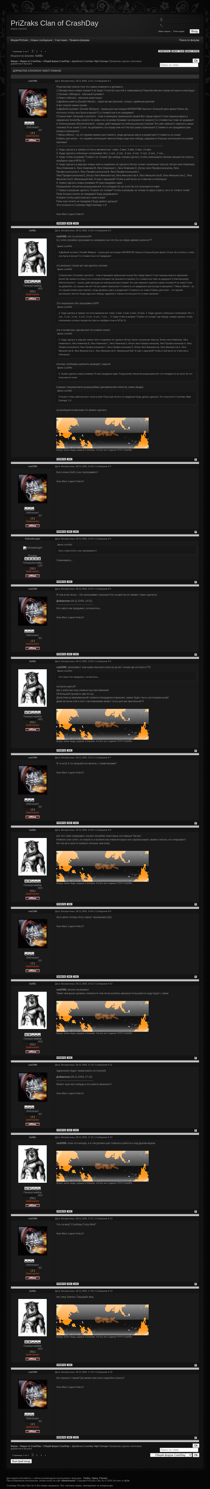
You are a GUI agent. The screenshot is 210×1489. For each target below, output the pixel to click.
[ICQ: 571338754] (76, 223)
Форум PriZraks (19, 40)
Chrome (103, 1478)
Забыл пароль (164, 31)
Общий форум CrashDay (56, 61)
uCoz (127, 1480)
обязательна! (68, 1480)
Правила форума (79, 40)
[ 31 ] (32, 568)
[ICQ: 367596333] (69, 581)
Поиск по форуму (189, 40)
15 (111, 1372)
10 (111, 983)
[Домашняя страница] (69, 223)
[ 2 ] (33, 133)
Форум (14, 61)
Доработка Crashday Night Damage (90, 61)
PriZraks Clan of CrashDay (54, 23)
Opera (95, 1478)
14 (111, 1291)
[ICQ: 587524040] (69, 459)
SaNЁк (39, 55)
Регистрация (178, 31)
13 (111, 1218)
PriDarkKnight (32, 539)
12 (111, 1137)
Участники (61, 40)
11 (111, 1065)
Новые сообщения (41, 40)
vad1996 (32, 81)
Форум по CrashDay (30, 61)
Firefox (86, 1478)
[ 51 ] (32, 291)
